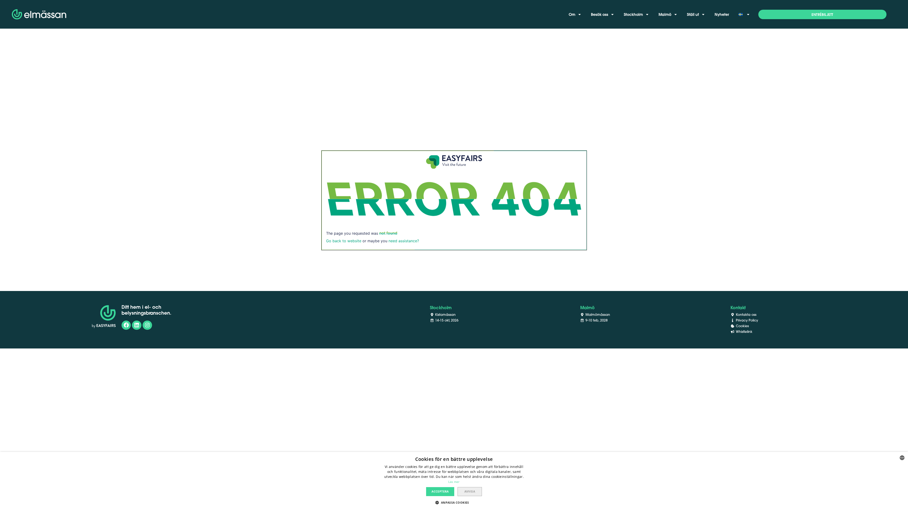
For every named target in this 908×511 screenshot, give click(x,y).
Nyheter (722, 14)
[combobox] (902, 457)
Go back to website (343, 240)
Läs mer (453, 482)
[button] (822, 14)
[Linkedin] (136, 325)
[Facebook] (126, 325)
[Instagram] (147, 325)
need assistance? (404, 240)
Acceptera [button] (440, 491)
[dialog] (454, 481)
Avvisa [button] (469, 491)
